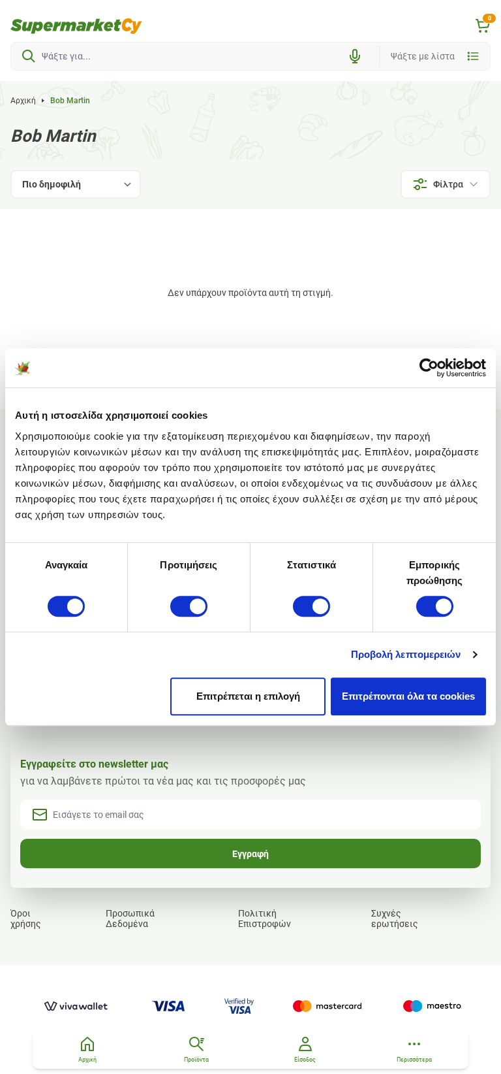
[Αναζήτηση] (29, 56)
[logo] (76, 26)
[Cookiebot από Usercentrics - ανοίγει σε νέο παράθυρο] (429, 368)
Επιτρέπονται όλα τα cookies (408, 696)
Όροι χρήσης (25, 918)
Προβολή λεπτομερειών (406, 654)
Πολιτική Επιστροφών (264, 918)
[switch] (188, 606)
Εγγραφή (250, 854)
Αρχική (23, 100)
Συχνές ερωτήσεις (394, 918)
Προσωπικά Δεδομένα (130, 918)
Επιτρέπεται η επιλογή (248, 696)
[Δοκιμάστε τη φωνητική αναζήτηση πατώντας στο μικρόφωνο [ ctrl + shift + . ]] (355, 56)
